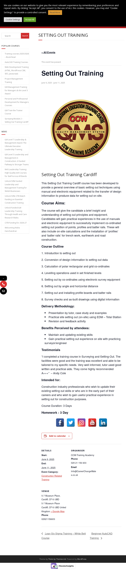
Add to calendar (57, 435)
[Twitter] (71, 422)
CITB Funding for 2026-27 (16, 222)
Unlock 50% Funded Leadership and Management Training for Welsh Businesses (16, 186)
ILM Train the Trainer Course (14, 112)
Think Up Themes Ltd (57, 559)
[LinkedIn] (103, 422)
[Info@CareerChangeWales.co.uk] (3, 291)
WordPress (81, 559)
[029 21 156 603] (3, 284)
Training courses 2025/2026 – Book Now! (17, 55)
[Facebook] (60, 422)
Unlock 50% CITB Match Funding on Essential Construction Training (15, 199)
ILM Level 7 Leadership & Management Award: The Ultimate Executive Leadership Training (15, 144)
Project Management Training (14, 80)
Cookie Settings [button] (13, 19)
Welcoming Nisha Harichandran (12, 229)
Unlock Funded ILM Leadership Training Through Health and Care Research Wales (16, 212)
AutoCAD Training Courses (16, 62)
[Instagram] (81, 422)
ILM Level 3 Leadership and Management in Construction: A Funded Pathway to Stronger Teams (17, 159)
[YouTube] (92, 422)
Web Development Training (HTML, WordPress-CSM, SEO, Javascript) (17, 70)
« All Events (48, 52)
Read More (55, 12)
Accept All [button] (29, 19)
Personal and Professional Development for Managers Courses (17, 102)
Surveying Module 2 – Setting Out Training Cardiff (16, 120)
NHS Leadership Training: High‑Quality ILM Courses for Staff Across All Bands (16, 172)
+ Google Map (58, 511)
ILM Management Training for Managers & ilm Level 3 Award (16, 90)
